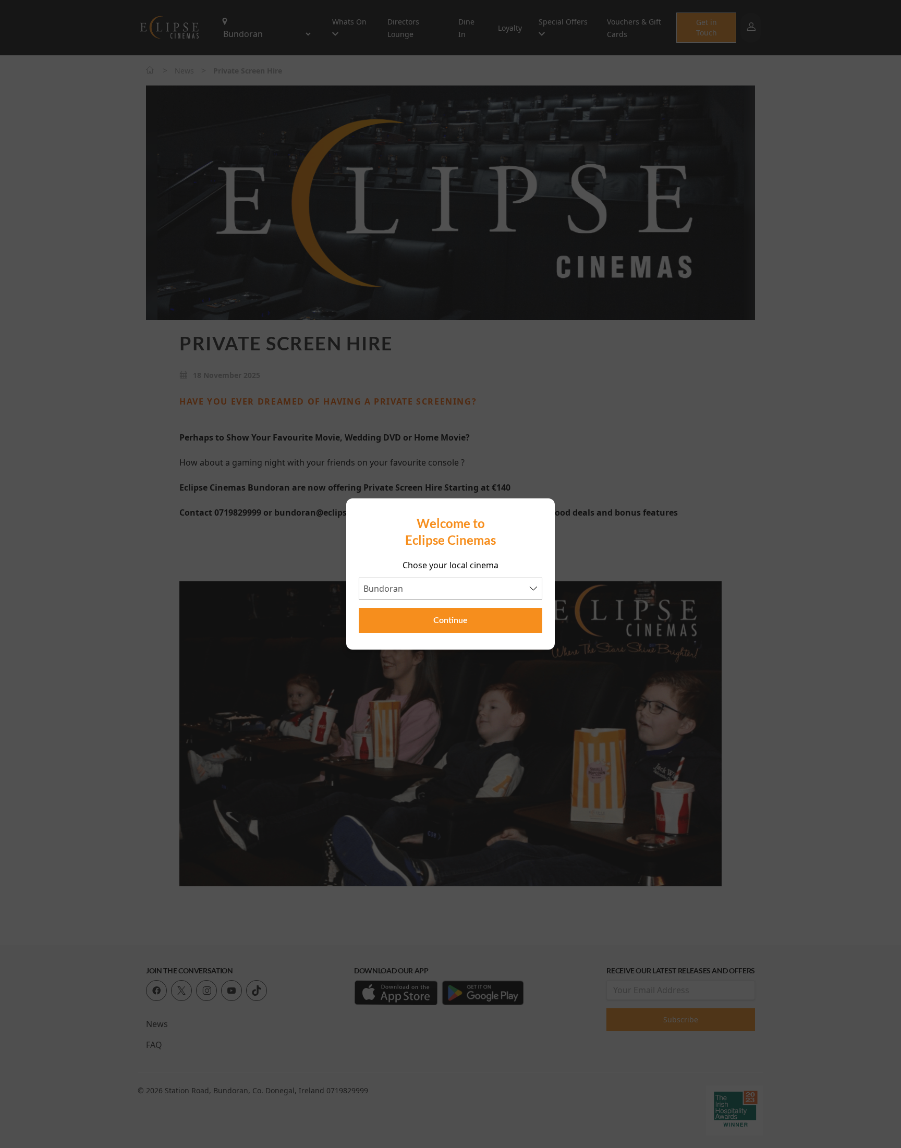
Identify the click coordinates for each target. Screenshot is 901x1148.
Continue (450, 620)
